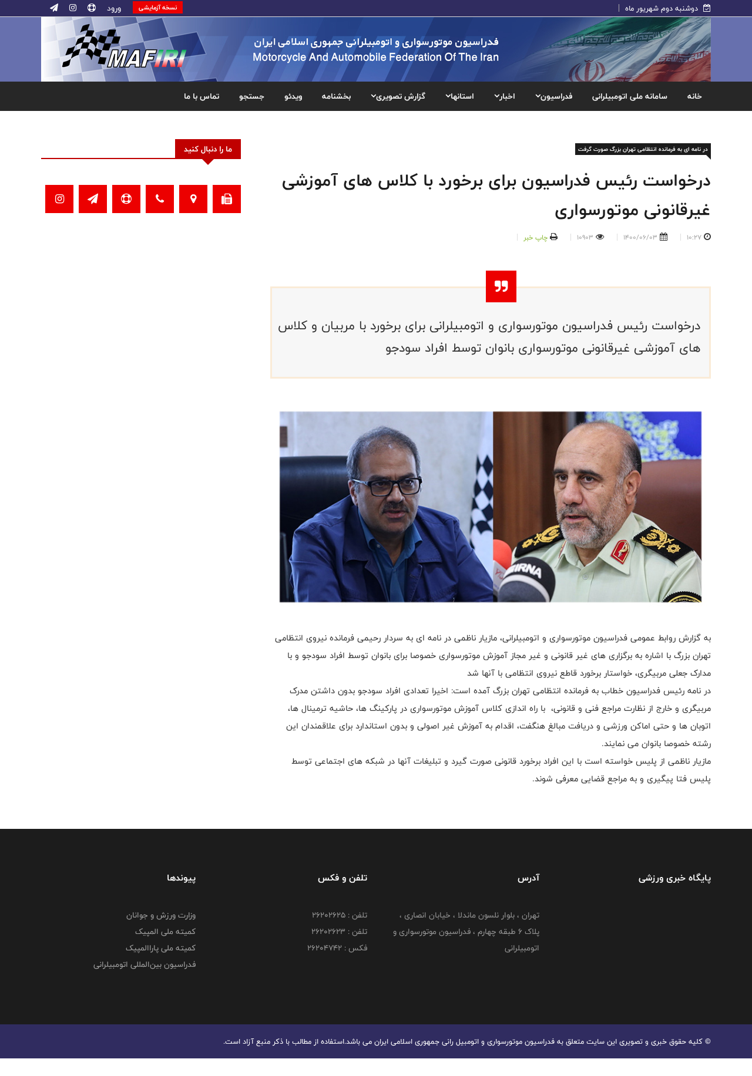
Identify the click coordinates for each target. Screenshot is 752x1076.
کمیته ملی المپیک (165, 932)
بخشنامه (336, 96)
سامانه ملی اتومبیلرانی (629, 96)
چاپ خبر (535, 237)
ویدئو (293, 96)
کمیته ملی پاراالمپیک (161, 948)
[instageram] (71, 8)
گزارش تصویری (400, 96)
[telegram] (54, 8)
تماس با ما (201, 96)
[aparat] (90, 8)
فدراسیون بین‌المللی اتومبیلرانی (144, 964)
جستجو (251, 96)
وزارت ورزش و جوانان (161, 915)
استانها (462, 96)
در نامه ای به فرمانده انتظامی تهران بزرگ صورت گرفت (643, 149)
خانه (694, 96)
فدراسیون (556, 96)
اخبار (507, 96)
